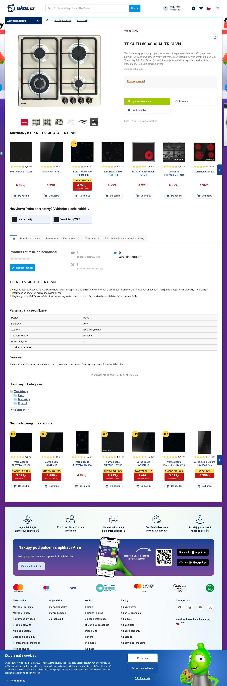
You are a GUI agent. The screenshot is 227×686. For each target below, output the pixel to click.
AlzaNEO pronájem (131, 613)
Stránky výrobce (148, 121)
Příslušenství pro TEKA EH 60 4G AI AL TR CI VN (113, 375)
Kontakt (89, 607)
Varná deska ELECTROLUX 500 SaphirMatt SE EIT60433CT (113, 464)
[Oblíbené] (201, 8)
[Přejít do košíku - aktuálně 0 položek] (218, 8)
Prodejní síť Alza (22, 625)
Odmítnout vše (142, 678)
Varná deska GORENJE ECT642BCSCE (143, 464)
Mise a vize (91, 631)
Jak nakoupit (56, 619)
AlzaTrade (126, 637)
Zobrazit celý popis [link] (133, 69)
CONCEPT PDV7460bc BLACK (174, 173)
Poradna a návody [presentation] (30, 238)
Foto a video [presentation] (71, 238)
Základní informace (96, 619)
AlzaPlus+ (126, 619)
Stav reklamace (57, 613)
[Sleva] (74, 143)
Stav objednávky (58, 607)
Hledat (134, 8)
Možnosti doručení (23, 607)
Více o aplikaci (29, 566)
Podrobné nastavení (143, 668)
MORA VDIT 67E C (51, 171)
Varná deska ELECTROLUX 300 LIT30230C (82, 464)
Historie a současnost (97, 625)
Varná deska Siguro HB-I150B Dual (204, 464)
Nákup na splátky (22, 631)
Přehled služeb (21, 648)
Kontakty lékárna (94, 613)
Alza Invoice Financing (133, 643)
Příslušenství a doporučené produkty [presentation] (124, 238)
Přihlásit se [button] (175, 9)
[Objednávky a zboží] (194, 8)
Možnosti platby (21, 613)
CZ (182, 623)
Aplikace (89, 648)
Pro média (91, 643)
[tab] (13, 238)
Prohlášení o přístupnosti (26, 643)
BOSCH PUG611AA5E (21, 171)
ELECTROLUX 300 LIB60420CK (82, 173)
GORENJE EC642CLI (204, 171)
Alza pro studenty (130, 631)
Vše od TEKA (131, 31)
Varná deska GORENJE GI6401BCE (51, 464)
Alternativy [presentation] (92, 238)
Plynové (22, 403)
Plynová (87, 335)
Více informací (17, 680)
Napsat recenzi (24, 267)
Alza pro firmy (128, 607)
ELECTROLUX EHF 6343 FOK (113, 173)
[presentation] (13, 238)
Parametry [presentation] (52, 238)
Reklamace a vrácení (24, 619)
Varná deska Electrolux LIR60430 (174, 464)
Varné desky (82, 20)
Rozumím (142, 658)
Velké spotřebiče (63, 20)
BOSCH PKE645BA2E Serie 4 (143, 173)
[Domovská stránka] (47, 20)
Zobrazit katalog (16, 20)
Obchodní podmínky (24, 637)
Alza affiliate (127, 625)
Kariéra (89, 637)
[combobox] (87, 8)
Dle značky (24, 399)
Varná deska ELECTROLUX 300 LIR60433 (21, 464)
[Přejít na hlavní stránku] (21, 8)
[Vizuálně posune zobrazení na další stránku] (219, 169)
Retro (21, 395)
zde (59, 293)
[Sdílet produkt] (215, 37)
